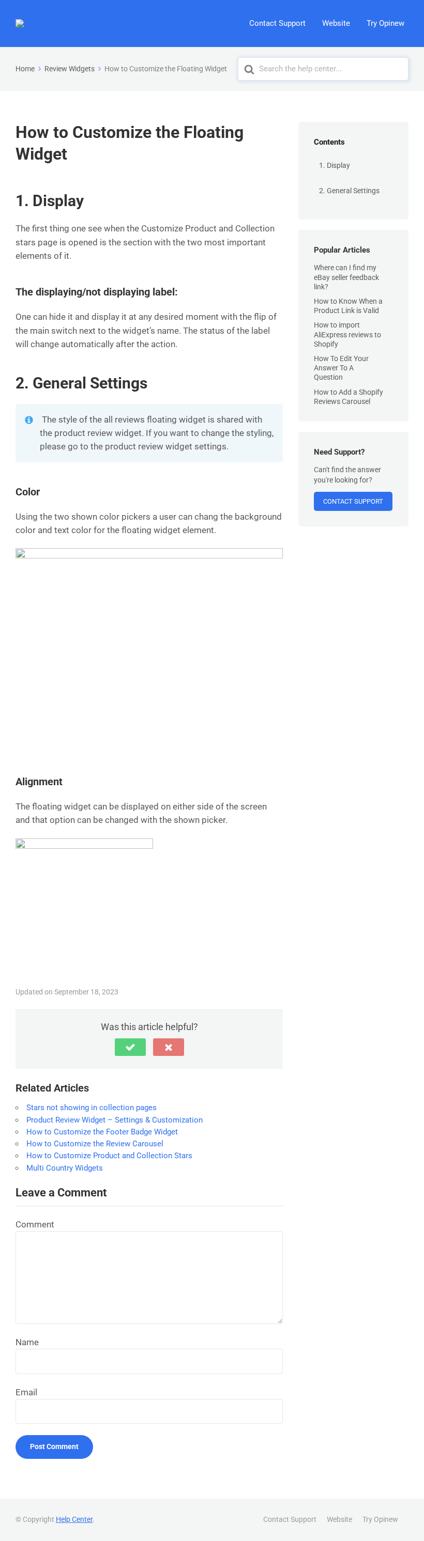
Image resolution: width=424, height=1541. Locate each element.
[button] (130, 1047)
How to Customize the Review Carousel (94, 1143)
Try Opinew (385, 23)
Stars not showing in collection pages (91, 1107)
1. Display (334, 165)
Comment (35, 1224)
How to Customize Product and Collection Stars (109, 1155)
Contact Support (277, 23)
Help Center (74, 1519)
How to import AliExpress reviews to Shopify (347, 334)
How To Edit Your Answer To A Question (341, 367)
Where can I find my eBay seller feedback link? (346, 276)
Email (26, 1392)
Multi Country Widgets (64, 1168)
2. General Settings (349, 190)
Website (336, 23)
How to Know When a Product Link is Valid (348, 306)
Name (27, 1342)
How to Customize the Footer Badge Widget (102, 1132)
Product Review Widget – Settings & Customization (114, 1120)
